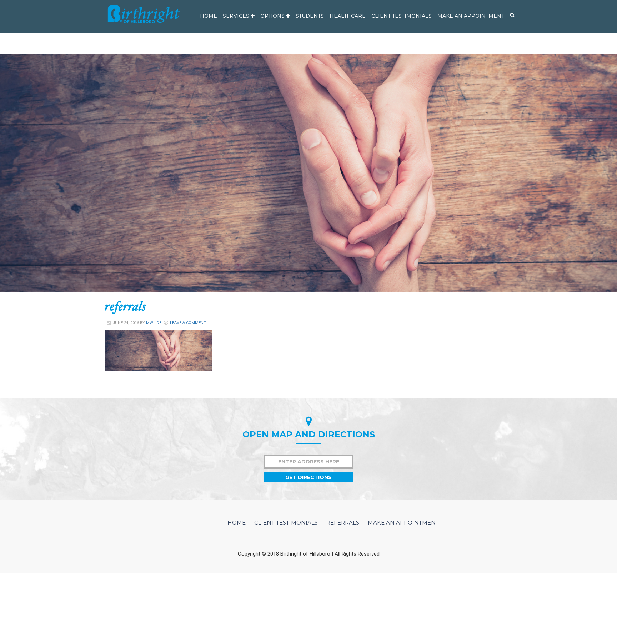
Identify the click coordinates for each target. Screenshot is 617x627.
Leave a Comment (188, 323)
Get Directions (308, 477)
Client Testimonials (401, 16)
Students (310, 16)
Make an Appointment (470, 16)
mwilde (153, 323)
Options (273, 16)
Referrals (342, 522)
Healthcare (348, 16)
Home (208, 16)
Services (237, 16)
